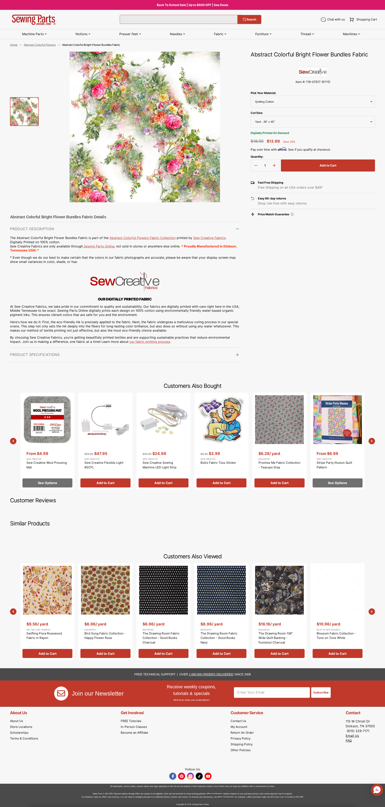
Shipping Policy (242, 744)
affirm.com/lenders (214, 794)
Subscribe (321, 692)
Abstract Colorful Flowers (40, 44)
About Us (16, 721)
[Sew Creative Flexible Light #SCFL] (105, 441)
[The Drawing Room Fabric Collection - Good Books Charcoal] (163, 611)
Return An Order (242, 732)
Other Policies (241, 750)
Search (251, 19)
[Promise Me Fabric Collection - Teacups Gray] (279, 441)
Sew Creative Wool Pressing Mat (46, 465)
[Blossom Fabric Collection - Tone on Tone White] (338, 611)
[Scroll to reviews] (313, 63)
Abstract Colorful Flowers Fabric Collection (142, 238)
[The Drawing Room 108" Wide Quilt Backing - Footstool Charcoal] (279, 611)
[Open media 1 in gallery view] (230, 61)
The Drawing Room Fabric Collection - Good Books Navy (219, 637)
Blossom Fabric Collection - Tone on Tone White (336, 635)
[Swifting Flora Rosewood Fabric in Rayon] (47, 611)
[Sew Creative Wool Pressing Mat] (47, 441)
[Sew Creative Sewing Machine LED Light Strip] (163, 441)
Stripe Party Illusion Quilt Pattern (334, 465)
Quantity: (257, 156)
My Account (239, 727)
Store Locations (21, 727)
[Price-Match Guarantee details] (292, 214)
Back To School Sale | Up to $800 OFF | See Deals (192, 5)
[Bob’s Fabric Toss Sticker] (221, 441)
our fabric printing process (150, 342)
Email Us (352, 736)
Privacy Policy (240, 738)
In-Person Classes (134, 727)
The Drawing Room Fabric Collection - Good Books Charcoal (161, 637)
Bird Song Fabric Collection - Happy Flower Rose (105, 635)
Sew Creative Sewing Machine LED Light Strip (159, 465)
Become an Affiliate (134, 732)
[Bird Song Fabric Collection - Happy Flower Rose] (105, 611)
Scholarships (19, 732)
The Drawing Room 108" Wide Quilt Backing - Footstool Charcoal (275, 637)
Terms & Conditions (24, 738)
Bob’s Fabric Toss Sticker (218, 463)
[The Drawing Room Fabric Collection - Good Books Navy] (221, 611)
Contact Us (238, 721)
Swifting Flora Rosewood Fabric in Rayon (44, 635)
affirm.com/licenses (226, 797)
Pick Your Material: (263, 93)
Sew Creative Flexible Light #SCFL (103, 465)
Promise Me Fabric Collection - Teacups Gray (279, 465)
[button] (362, 19)
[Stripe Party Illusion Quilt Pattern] (338, 441)
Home (13, 44)
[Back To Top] (379, 801)
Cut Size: (257, 112)
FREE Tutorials (131, 721)
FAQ (349, 741)
